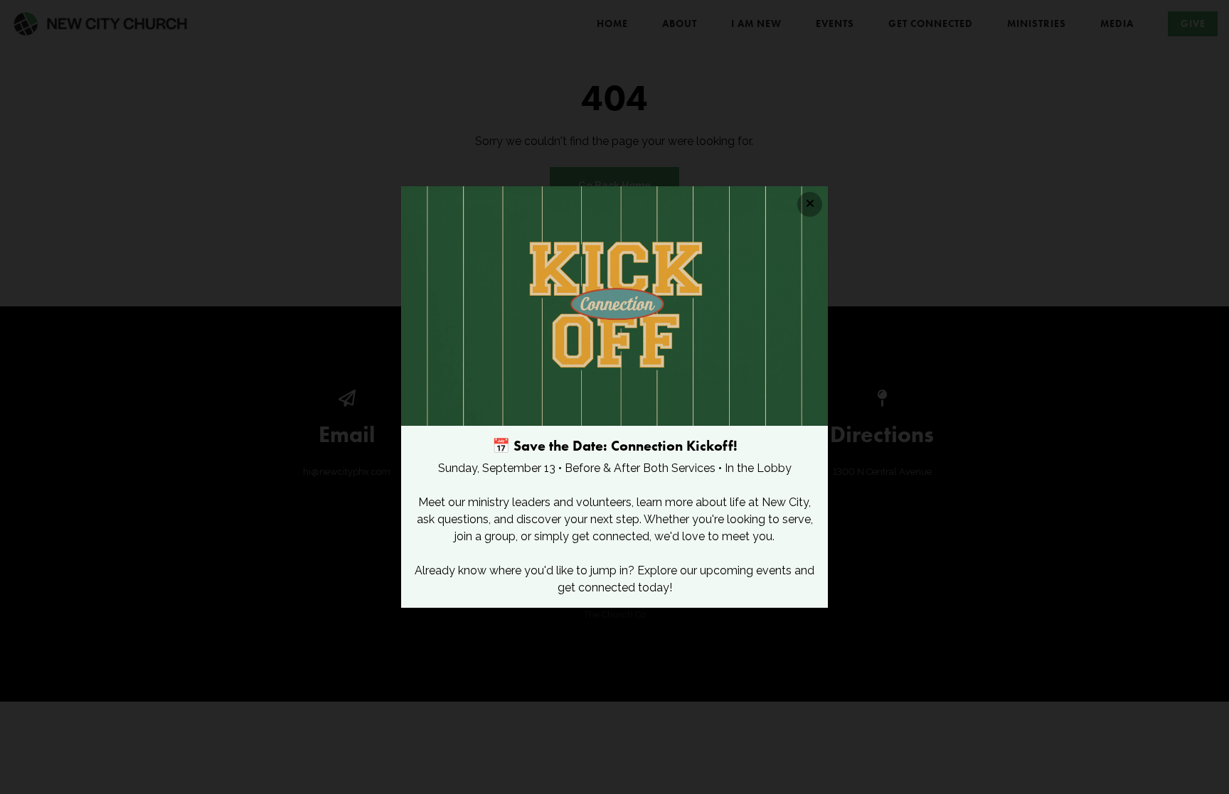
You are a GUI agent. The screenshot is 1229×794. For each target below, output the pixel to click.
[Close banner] (809, 204)
